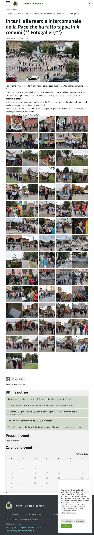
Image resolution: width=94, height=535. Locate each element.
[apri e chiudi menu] (8, 2)
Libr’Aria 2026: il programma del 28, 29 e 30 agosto (30, 420)
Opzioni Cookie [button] (67, 521)
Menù (8, 6)
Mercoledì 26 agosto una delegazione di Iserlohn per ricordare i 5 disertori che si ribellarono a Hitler (42, 413)
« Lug (8, 492)
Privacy (57, 514)
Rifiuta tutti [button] (79, 521)
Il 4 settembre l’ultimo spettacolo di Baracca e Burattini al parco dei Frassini (40, 399)
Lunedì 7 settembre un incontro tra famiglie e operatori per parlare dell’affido (41, 405)
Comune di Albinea (32, 3)
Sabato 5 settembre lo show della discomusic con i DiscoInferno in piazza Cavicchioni (44, 427)
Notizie (19, 384)
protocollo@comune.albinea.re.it (26, 527)
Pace (24, 384)
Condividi (17, 379)
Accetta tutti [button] (67, 526)
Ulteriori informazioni (68, 513)
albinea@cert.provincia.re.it (22, 530)
